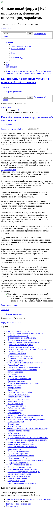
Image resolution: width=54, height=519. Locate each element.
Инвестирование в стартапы (20, 356)
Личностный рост (15, 401)
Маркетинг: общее (15, 410)
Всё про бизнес (14, 388)
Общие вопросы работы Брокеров (22, 370)
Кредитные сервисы (16, 481)
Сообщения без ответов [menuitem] (21, 46)
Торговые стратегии (17, 354)
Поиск (30, 34)
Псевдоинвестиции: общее (19, 431)
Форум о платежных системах (19, 465)
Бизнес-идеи (13, 390)
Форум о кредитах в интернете (19, 476)
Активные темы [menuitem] (18, 49)
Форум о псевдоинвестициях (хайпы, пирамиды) (27, 428)
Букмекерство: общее (18, 458)
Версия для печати (14, 92)
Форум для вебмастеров (16, 406)
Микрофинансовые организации (22, 483)
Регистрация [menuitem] (11, 67)
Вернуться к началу (9, 305)
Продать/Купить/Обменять (19, 397)
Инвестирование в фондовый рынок (23, 342)
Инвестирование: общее (18, 335)
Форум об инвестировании (17, 331)
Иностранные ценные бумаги (21, 347)
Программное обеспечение (19, 379)
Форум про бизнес (14, 385)
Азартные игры (14, 449)
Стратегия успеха (15, 360)
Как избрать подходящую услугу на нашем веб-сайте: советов (25, 80)
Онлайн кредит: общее (17, 478)
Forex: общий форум (16, 365)
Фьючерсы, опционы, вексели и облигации (27, 349)
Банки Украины (14, 426)
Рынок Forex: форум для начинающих (24, 367)
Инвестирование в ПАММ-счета (22, 338)
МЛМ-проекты (14, 433)
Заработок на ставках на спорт (21, 456)
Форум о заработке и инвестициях (21, 499)
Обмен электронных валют (19, 474)
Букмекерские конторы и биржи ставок (26, 460)
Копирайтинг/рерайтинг (18, 394)
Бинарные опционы (16, 381)
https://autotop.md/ (8, 170)
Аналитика (12, 374)
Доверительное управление (19, 340)
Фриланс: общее (14, 413)
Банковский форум (16, 422)
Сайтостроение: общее (17, 408)
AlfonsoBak (6, 108)
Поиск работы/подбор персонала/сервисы (25, 415)
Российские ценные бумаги (21, 345)
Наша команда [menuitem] (17, 58)
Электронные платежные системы (22, 469)
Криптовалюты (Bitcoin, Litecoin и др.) (24, 472)
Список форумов (43, 499)
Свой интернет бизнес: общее (20, 392)
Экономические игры (17, 435)
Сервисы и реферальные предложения (24, 383)
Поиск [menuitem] (14, 53)
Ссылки (9, 42)
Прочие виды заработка (18, 453)
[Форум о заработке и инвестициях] (2, 2)
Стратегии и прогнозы (19, 462)
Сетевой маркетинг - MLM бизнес (22, 447)
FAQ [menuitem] (8, 62)
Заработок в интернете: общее (20, 442)
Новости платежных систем (20, 467)
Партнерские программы (18, 451)
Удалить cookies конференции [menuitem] (19, 504)
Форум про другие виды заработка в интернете (26, 440)
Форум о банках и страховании (19, 417)
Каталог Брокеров (16, 351)
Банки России (13, 424)
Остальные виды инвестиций (20, 358)
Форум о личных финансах (17, 399)
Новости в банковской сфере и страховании (26, 419)
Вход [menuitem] (8, 64)
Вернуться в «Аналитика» (12, 322)
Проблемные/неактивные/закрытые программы (28, 438)
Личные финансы (15, 404)
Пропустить (6, 28)
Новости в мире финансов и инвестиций (25, 333)
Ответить (5, 87)
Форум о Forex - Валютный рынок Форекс (24, 363)
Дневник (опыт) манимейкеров (21, 444)
